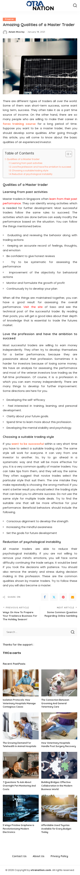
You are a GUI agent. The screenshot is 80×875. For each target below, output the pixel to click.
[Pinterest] (63, 597)
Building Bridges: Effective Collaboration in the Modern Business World (56, 785)
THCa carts (12, 653)
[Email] (72, 597)
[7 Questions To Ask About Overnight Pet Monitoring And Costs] (21, 765)
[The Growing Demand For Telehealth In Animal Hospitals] (21, 725)
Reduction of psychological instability (32, 174)
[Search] (75, 5)
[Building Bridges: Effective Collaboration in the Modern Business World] (59, 765)
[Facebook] (44, 597)
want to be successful (28, 444)
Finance (9, 19)
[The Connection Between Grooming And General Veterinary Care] (59, 682)
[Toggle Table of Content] (67, 154)
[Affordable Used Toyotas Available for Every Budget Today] (59, 808)
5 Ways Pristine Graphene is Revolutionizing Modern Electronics (18, 828)
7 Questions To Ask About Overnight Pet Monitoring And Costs (19, 785)
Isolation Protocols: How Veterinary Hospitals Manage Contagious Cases (19, 703)
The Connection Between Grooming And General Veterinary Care (55, 703)
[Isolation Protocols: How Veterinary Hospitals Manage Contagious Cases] (21, 682)
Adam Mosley (17, 32)
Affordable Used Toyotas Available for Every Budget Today (56, 828)
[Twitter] (54, 597)
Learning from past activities (26, 163)
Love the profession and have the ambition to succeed (41, 166)
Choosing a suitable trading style (30, 170)
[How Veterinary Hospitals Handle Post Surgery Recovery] (59, 725)
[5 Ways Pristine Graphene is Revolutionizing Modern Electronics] (21, 808)
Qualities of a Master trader (23, 159)
